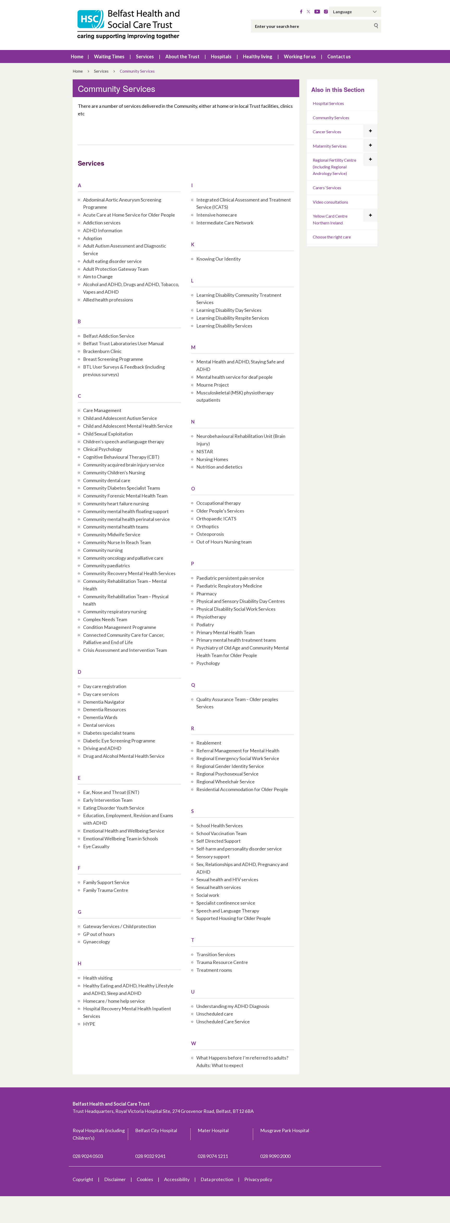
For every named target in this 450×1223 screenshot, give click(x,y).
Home (77, 56)
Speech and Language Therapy (227, 910)
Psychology (208, 663)
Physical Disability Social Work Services (236, 609)
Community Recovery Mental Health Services (129, 573)
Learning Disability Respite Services (232, 318)
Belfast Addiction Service (108, 336)
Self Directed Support (218, 841)
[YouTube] (317, 12)
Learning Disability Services (224, 326)
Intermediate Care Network (224, 222)
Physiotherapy (211, 617)
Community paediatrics (106, 565)
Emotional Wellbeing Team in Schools (120, 838)
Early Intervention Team (107, 800)
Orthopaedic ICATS (216, 518)
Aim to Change (98, 276)
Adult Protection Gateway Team (115, 269)
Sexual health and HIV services (227, 879)
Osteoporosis (210, 534)
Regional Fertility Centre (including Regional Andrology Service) (334, 166)
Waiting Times (109, 56)
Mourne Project (212, 385)
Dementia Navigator (104, 702)
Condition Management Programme (119, 627)
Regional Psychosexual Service (227, 774)
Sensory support (213, 856)
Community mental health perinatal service (126, 519)
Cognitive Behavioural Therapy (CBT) (121, 457)
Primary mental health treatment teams (236, 640)
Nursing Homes (212, 459)
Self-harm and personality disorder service (239, 849)
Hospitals (221, 56)
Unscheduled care (214, 1014)
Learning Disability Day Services (228, 310)
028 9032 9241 (150, 1156)
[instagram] (326, 12)
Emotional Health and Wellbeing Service (123, 831)
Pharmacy (206, 593)
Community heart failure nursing (116, 503)
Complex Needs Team (105, 619)
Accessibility (177, 1179)
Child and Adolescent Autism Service (120, 418)
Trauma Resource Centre (222, 962)
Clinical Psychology (102, 449)
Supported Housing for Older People (233, 918)
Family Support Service (106, 882)
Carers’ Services (327, 187)
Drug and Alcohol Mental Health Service (124, 756)
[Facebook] (301, 12)
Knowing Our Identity (218, 259)
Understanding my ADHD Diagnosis (232, 1006)
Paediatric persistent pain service (230, 578)
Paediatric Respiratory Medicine (229, 586)
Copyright (83, 1179)
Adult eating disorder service (112, 261)
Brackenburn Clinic (102, 351)
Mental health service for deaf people (234, 377)
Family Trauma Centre (105, 890)
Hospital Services (328, 103)
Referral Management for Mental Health (237, 750)
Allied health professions (108, 299)
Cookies (145, 1179)
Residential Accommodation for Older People (242, 789)
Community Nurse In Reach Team (117, 542)
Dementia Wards (100, 717)
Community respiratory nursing (114, 611)
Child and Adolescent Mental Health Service (127, 426)
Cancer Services (327, 131)
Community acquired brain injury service (123, 465)
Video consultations (330, 201)
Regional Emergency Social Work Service (237, 758)
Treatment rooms (214, 970)
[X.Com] (308, 12)
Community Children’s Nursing (114, 472)
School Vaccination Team (221, 833)
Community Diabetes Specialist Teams (121, 488)
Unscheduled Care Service (223, 1021)
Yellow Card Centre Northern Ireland (330, 219)
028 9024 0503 (88, 1156)
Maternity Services (330, 145)
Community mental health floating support (126, 511)
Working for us (300, 56)
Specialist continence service (225, 903)
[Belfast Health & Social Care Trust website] (133, 25)
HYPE (89, 1024)
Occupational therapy (218, 503)
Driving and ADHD (102, 748)
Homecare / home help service (114, 1001)
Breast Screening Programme (113, 359)
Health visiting (98, 978)
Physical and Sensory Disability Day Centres (240, 601)
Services (145, 56)
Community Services (331, 117)
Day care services (101, 694)
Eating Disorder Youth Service (113, 808)
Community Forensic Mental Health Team (125, 496)
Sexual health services (218, 887)
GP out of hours (99, 934)
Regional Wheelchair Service (225, 781)
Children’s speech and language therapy (123, 441)
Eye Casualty (96, 846)
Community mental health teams (115, 526)
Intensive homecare (216, 215)
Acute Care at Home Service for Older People (129, 215)
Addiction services (102, 222)
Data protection (217, 1179)
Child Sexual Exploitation (108, 434)
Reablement (208, 743)
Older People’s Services (220, 511)
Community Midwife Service (111, 534)
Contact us (339, 56)
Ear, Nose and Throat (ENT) (111, 792)
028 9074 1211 (213, 1156)
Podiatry (205, 624)
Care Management (102, 410)
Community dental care (106, 480)
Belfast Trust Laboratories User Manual (123, 343)
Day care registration (104, 686)
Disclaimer (115, 1179)
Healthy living (257, 56)
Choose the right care (332, 236)
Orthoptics (207, 526)
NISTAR (204, 451)
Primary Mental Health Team (225, 632)
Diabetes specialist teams (109, 733)
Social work (207, 895)
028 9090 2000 (275, 1156)
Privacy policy (258, 1179)
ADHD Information (102, 230)
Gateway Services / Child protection (119, 926)
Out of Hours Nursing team (224, 542)
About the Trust (182, 56)
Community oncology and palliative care (123, 558)
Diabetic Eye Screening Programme (119, 740)
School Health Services (219, 825)
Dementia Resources (104, 709)
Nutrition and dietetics (219, 467)
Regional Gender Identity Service (230, 766)
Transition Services (215, 954)
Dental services (99, 725)
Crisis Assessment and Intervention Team (125, 650)
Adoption (92, 238)
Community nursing (103, 550)
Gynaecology (96, 941)
